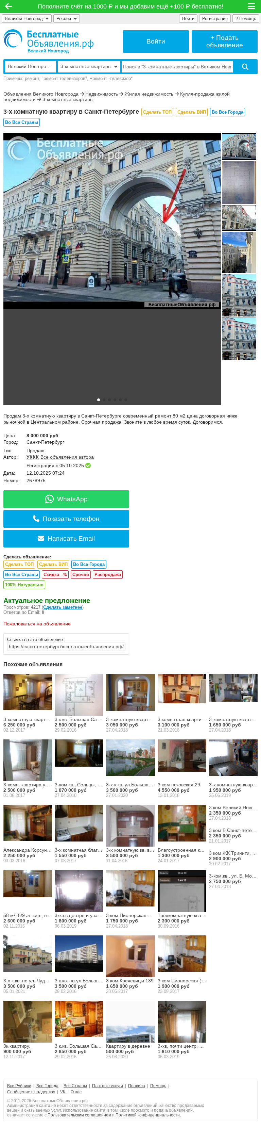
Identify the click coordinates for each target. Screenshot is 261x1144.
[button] (98, 399)
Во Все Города (227, 112)
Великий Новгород (24, 18)
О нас (76, 1092)
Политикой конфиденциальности (148, 1115)
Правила (136, 1085)
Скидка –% (55, 574)
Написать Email (71, 538)
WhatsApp (72, 499)
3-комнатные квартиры (67, 99)
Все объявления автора (67, 457)
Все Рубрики (19, 1085)
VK (63, 1092)
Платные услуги (107, 1085)
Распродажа (107, 574)
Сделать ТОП (157, 112)
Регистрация (215, 18)
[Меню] (252, 6)
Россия (65, 18)
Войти (188, 18)
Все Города (47, 1085)
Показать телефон (71, 518)
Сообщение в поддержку (31, 1092)
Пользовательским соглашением (79, 1115)
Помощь (158, 1085)
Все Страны (75, 1085)
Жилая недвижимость (149, 94)
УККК (33, 457)
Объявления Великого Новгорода (41, 94)
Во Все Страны (21, 122)
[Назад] (8, 6)
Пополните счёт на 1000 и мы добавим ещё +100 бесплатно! (131, 6)
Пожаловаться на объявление (37, 623)
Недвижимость (101, 94)
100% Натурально (24, 584)
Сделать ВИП (191, 112)
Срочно (80, 574)
